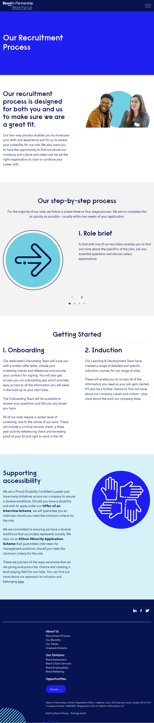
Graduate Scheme (56, 648)
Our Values (52, 644)
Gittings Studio (78, 713)
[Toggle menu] (148, 6)
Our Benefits (53, 640)
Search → (56, 689)
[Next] (81, 297)
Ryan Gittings (61, 713)
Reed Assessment (56, 659)
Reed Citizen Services (58, 663)
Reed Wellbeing (55, 671)
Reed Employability (57, 667)
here (21, 581)
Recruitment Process (58, 635)
